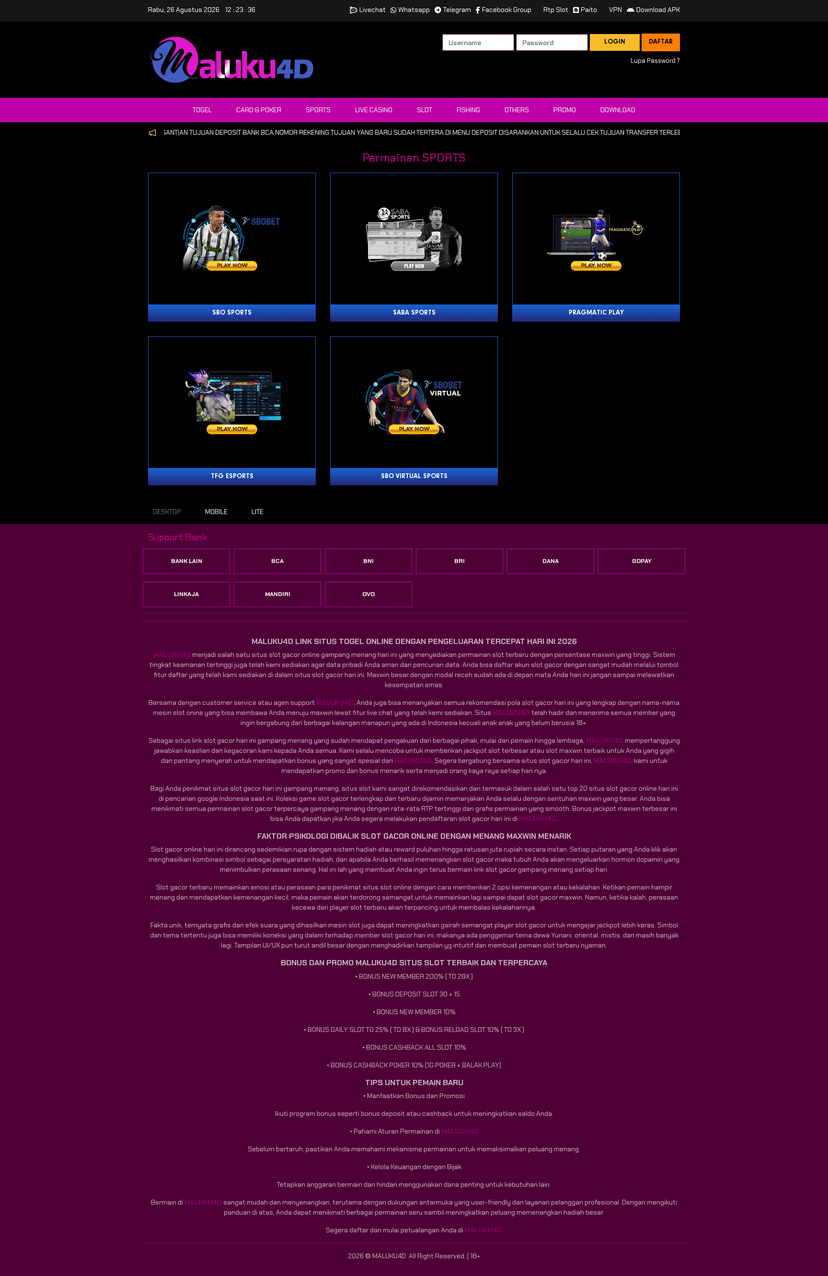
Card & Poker (258, 109)
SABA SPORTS (414, 313)
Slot (424, 109)
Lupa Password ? (655, 61)
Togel (202, 109)
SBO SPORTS (232, 313)
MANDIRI (277, 594)
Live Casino (373, 109)
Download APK (658, 9)
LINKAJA (186, 594)
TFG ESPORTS (232, 476)
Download (617, 109)
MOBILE (216, 511)
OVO (368, 594)
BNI (368, 561)
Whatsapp (414, 9)
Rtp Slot (555, 9)
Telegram (457, 9)
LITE (258, 511)
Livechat (372, 9)
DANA (550, 561)
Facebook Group (506, 9)
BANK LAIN (186, 561)
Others (517, 109)
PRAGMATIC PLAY (596, 313)
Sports (318, 109)
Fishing (468, 109)
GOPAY (642, 561)
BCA (277, 561)
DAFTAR (661, 42)
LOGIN (614, 42)
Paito (589, 9)
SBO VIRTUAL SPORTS (414, 476)
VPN (615, 9)
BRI (459, 561)
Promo (564, 109)
